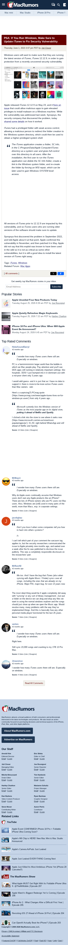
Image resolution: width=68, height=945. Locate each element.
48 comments (11, 273)
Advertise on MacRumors (18, 739)
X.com (9, 759)
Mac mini (9, 13)
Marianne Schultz (41, 785)
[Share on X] (53, 273)
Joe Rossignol (58, 303)
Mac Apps (25, 266)
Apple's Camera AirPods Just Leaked (29, 849)
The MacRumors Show (22, 876)
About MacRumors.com (17, 730)
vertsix (15, 624)
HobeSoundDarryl (20, 347)
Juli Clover (46, 48)
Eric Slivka (38, 753)
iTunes (13, 263)
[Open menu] (3, 5)
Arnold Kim (6, 753)
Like (27, 430)
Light (55, 941)
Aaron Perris (39, 807)
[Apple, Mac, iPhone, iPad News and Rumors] (23, 8)
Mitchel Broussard (9, 775)
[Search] (60, 5)
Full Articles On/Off (25, 941)
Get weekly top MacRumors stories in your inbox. (34, 281)
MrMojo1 (16, 478)
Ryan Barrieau (40, 796)
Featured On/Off (9, 941)
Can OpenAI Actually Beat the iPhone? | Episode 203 (36, 923)
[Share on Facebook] (61, 273)
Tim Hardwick (39, 775)
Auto (50, 941)
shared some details (14, 121)
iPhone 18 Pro (43, 13)
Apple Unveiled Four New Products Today (34, 300)
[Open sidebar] (64, 5)
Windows (22, 263)
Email (4, 759)
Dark (60, 941)
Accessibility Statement (10, 936)
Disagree (33, 430)
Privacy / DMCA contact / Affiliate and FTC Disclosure (22, 931)
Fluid (36, 941)
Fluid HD (42, 941)
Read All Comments (34, 683)
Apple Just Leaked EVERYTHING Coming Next (34, 859)
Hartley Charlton (59, 316)
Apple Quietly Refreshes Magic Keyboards (35, 313)
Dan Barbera (7, 796)
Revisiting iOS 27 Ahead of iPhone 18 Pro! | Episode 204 (38, 913)
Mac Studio (25, 13)
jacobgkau (17, 518)
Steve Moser (7, 807)
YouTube (12, 822)
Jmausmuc (17, 661)
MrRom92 (16, 566)
